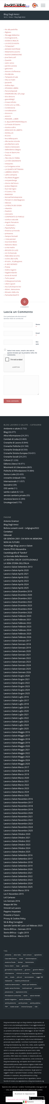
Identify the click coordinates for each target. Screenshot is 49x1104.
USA (36, 1007)
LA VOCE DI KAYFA (12, 43)
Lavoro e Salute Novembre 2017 (18, 802)
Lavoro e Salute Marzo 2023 (16, 788)
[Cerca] (35, 5)
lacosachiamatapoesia (13, 197)
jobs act (19, 977)
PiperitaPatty (10, 228)
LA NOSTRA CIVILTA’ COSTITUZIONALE (21, 559)
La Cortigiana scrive (12, 166)
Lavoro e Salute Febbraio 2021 (17, 619)
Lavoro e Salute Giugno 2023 (17, 686)
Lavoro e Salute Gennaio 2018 (17, 644)
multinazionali (27, 988)
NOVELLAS (9, 133)
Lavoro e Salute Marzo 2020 (16, 777)
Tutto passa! (10, 278)
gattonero (9, 68)
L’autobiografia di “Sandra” (15, 552)
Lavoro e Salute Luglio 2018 (16, 704)
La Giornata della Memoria (16, 556)
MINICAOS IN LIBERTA (13, 130)
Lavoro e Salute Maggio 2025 (17, 763)
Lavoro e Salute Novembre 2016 (18, 799)
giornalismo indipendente (13, 970)
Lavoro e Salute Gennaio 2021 (17, 654)
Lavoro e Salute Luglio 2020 (16, 711)
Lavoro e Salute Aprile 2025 (16, 588)
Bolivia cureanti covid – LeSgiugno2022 (21, 528)
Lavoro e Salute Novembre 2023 (18, 823)
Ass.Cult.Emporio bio (13, 286)
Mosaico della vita (12, 292)
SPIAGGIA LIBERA (11, 88)
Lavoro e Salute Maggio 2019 (17, 742)
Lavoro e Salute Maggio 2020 (17, 746)
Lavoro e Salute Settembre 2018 (18, 862)
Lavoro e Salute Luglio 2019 (16, 707)
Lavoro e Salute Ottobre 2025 (17, 851)
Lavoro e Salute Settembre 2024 (18, 883)
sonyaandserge (11, 180)
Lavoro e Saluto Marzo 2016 (16, 890)
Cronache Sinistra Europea (15, 453)
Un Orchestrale (11, 253)
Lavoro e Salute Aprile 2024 (16, 584)
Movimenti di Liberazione (15, 467)
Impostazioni (37, 1099)
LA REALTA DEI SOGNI (13, 205)
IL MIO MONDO (11, 264)
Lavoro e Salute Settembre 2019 (18, 865)
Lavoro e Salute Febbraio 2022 (17, 623)
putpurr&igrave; (11, 186)
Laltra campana (11, 175)
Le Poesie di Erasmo (12, 124)
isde (6, 977)
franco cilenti (9, 966)
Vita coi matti (10, 80)
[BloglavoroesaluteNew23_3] (20, 5)
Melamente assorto (12, 52)
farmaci (20, 962)
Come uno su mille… (13, 105)
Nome (38, 325)
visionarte (9, 214)
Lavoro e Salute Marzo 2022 (16, 785)
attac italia (17, 955)
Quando (8, 60)
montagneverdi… (11, 38)
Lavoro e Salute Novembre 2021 (18, 816)
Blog (6, 432)
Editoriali (8, 535)
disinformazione (30, 959)
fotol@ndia (9, 74)
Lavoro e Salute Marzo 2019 (16, 774)
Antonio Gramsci (11, 521)
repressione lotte (21, 992)
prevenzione (9, 992)
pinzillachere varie (12, 144)
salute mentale (35, 996)
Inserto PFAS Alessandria (15, 549)
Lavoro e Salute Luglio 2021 (16, 714)
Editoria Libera (10, 463)
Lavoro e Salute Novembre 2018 (18, 806)
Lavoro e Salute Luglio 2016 (16, 697)
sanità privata (22, 1003)
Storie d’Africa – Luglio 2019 (16, 932)
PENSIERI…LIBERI (11, 119)
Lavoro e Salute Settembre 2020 (18, 869)
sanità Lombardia (25, 999)
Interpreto (9, 163)
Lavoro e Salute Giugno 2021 (17, 679)
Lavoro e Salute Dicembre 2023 (18, 605)
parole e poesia (11, 66)
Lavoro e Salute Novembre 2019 (18, 809)
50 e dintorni (10, 96)
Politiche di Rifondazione (15, 470)
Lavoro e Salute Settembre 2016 (18, 855)
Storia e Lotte (10, 474)
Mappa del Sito (10, 904)
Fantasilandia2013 (12, 295)
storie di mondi (11, 275)
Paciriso (8, 155)
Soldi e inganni (10, 270)
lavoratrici (8, 484)
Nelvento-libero (11, 244)
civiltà (21, 959)
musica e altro (10, 127)
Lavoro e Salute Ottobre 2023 (17, 844)
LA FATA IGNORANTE (13, 161)
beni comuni (27, 955)
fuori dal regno (10, 189)
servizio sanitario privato (15, 495)
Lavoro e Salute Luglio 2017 (16, 700)
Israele (12, 977)
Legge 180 (39, 977)
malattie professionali (22, 981)
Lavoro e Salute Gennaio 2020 (17, 651)
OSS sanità (8, 488)
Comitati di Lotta (11, 439)
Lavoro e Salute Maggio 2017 (17, 735)
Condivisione (10, 108)
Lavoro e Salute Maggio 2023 (17, 756)
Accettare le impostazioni (25, 1094)
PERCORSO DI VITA (12, 256)
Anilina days (9, 85)
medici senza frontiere (12, 988)
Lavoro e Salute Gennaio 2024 (17, 665)
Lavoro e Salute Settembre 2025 (18, 887)
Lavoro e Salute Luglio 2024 (16, 725)
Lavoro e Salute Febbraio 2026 (17, 637)
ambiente (8, 955)
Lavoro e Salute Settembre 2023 (18, 879)
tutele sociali (14, 1007)
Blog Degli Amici (11, 14)
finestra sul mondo (12, 230)
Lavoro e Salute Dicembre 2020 (18, 595)
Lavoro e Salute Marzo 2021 (16, 781)
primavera (9, 233)
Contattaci (8, 531)
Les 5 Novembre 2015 (14, 894)
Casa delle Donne (11, 959)
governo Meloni (38, 970)
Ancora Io (8, 113)
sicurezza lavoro (11, 499)
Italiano (30, 1102)
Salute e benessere (12, 147)
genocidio (25, 966)
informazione (9, 973)
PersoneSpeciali (11, 91)
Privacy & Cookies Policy (15, 918)
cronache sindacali (12, 477)
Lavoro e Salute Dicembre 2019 (18, 591)
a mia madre (10, 247)
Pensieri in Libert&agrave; (15, 200)
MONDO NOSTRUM (12, 49)
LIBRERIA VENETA (12, 172)
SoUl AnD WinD (11, 242)
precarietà (37, 988)
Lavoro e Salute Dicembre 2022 (18, 602)
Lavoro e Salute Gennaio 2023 (17, 661)
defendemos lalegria (13, 149)
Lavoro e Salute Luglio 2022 (16, 718)
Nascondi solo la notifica (17, 1099)
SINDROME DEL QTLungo (15, 93)
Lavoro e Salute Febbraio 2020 (17, 616)
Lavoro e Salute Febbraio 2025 (17, 633)
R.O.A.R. (8, 135)
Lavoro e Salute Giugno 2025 (17, 693)
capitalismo (38, 955)
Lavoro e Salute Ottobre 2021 (17, 837)
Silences (8, 203)
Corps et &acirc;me (12, 152)
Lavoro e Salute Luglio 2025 (16, 728)
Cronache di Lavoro (12, 442)
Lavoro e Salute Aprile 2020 (16, 570)
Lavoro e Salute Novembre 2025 (18, 830)
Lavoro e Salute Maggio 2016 (17, 732)
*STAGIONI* (9, 46)
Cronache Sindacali (12, 449)
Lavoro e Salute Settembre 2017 (18, 858)
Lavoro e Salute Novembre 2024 (18, 827)
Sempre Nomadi (11, 236)
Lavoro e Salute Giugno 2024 (17, 690)
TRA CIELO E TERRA (12, 158)
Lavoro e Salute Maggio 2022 (17, 753)
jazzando (8, 82)
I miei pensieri (10, 239)
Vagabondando (11, 272)
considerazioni (10, 110)
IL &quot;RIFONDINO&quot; (16, 122)
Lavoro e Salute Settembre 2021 (18, 872)
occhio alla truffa (11, 258)
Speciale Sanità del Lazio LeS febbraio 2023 (23, 925)
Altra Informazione (12, 435)
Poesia (7, 267)
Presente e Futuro (12, 915)
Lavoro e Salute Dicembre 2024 (18, 609)
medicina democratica (12, 984)
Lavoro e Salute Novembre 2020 (18, 813)
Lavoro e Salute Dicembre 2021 (18, 598)
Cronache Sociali (11, 456)
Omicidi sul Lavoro (12, 908)
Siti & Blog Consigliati (13, 922)
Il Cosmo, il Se (10, 191)
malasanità (8, 981)
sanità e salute (10, 492)
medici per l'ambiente (29, 984)
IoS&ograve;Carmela (13, 281)
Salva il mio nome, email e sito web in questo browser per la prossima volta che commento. (22, 353)
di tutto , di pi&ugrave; (13, 261)
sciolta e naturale (11, 219)
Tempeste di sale (11, 77)
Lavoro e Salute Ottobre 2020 (17, 834)
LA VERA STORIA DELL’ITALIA (16, 563)
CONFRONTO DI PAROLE (14, 216)
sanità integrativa (10, 999)
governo (27, 970)
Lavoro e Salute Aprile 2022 (16, 577)
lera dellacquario (11, 138)
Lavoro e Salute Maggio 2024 (17, 760)
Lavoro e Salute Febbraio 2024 (17, 630)
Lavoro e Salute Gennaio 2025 (17, 668)
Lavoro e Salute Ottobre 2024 (17, 848)
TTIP (6, 1007)
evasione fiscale (10, 962)
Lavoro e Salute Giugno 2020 (17, 675)
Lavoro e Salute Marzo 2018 (16, 770)
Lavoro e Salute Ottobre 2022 (17, 841)
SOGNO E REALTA (11, 40)
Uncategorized (10, 502)
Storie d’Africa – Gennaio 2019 (17, 929)
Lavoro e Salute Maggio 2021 (17, 749)
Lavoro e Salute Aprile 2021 (16, 573)
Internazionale (10, 481)
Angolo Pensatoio (12, 222)
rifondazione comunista (13, 996)
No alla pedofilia (11, 29)
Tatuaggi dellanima (12, 35)
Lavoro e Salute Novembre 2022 (18, 820)
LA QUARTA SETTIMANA (14, 169)
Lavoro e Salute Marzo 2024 (16, 792)
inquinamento (37, 973)
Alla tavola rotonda (12, 141)
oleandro (8, 208)
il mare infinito (10, 102)
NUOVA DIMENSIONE (13, 54)
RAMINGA (9, 194)
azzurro (8, 116)
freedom (8, 211)
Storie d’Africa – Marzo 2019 (16, 936)
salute (25, 996)
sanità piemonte (10, 1003)
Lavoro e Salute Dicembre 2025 (18, 612)
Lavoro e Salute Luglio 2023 (16, 721)
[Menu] (41, 5)
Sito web (37, 343)
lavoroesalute (29, 977)
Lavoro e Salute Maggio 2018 (17, 739)
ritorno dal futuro (12, 183)
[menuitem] (35, 5)
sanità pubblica (35, 1003)
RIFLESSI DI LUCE (11, 250)
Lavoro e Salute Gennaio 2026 (17, 672)
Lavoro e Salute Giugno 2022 (17, 682)
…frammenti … (10, 225)
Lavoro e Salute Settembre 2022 (18, 876)
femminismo (29, 962)
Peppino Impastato (12, 911)
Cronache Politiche (12, 446)
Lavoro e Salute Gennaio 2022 (17, 658)
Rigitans (8, 32)
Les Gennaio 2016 (12, 901)
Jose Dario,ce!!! (10, 57)
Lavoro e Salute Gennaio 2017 (17, 640)
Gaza (17, 966)
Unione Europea (26, 1007)
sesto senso (9, 63)
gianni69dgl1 (10, 99)
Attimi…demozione (12, 289)
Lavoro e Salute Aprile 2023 (16, 580)
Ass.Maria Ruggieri (12, 177)
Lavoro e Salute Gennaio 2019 (17, 647)
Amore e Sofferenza (12, 71)
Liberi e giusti (10, 284)
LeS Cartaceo (9, 897)
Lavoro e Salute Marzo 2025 (16, 795)
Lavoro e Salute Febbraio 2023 (17, 626)
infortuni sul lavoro (22, 973)
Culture (7, 460)
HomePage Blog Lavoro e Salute (18, 545)
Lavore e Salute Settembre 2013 (18, 566)
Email (38, 334)
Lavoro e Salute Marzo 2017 (16, 767)
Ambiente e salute (12, 428)
